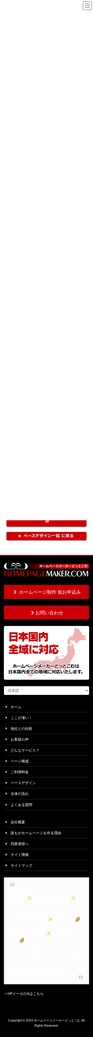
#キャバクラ (36, 940)
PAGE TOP (85, 1001)
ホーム (14, 707)
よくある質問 (19, 805)
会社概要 (16, 822)
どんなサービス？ (23, 750)
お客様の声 (18, 739)
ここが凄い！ (19, 718)
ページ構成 (18, 761)
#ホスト (38, 954)
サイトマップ (19, 865)
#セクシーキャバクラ (52, 947)
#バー (25, 954)
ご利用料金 (18, 772)
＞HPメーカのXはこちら (24, 994)
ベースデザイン (21, 783)
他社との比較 (19, 728)
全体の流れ (18, 794)
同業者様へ (18, 844)
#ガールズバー (62, 940)
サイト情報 (18, 855)
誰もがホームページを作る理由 (34, 833)
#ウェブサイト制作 (64, 954)
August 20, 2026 (49, 972)
